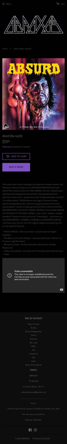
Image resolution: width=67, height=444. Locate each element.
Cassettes (33, 353)
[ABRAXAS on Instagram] (35, 430)
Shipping (6, 146)
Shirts (33, 335)
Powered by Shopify (41, 438)
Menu (8, 3)
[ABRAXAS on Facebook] (30, 430)
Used (33, 361)
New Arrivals (33, 324)
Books (33, 327)
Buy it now (16, 167)
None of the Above (33, 364)
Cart (62, 3)
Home (5, 48)
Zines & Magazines (33, 331)
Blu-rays (33, 342)
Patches (33, 338)
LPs (33, 349)
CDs (33, 357)
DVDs (33, 346)
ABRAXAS (25, 438)
